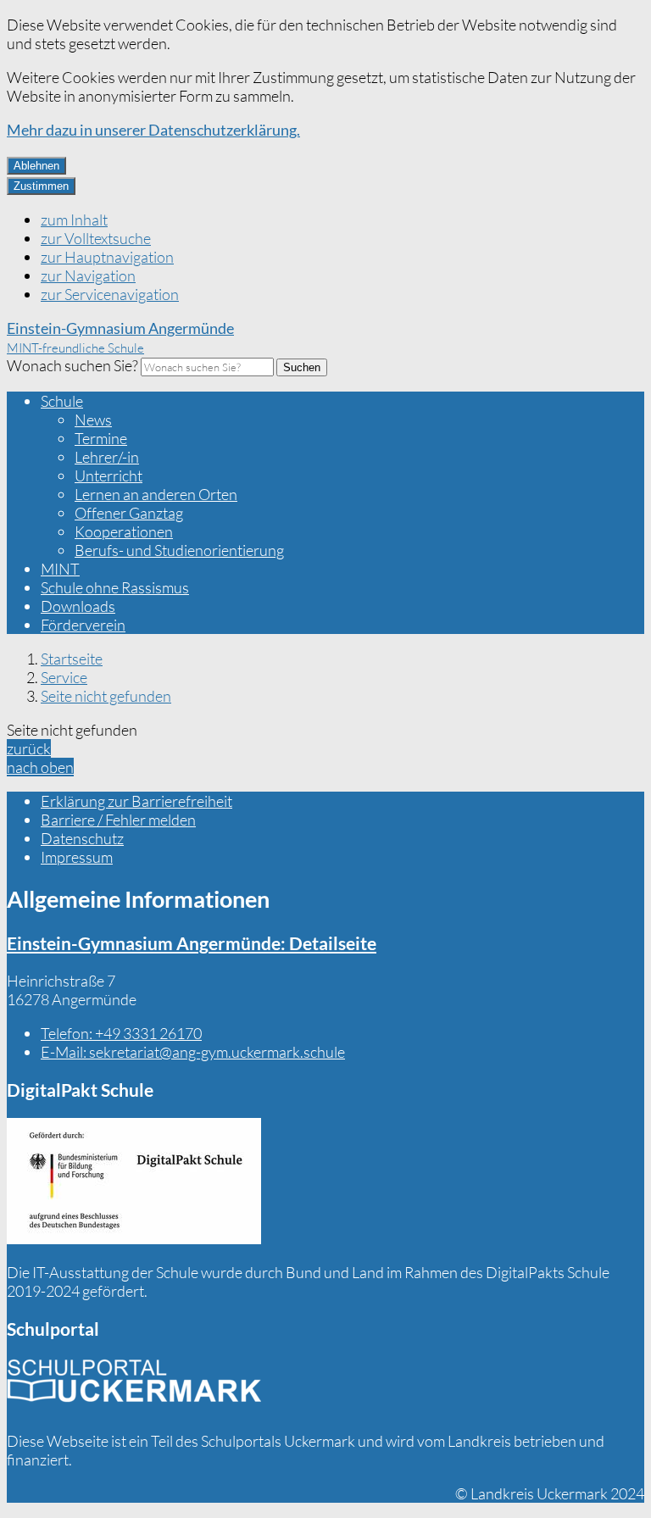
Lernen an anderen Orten (156, 494)
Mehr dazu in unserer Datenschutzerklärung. (153, 129)
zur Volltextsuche (96, 238)
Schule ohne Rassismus (115, 587)
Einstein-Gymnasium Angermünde (191, 943)
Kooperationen (124, 531)
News (93, 419)
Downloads (78, 606)
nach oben (40, 767)
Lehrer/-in (107, 457)
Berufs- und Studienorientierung (179, 550)
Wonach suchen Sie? (72, 365)
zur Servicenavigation (110, 294)
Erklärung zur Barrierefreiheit (136, 801)
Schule (62, 401)
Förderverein (83, 624)
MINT (60, 568)
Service (64, 677)
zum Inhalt (74, 219)
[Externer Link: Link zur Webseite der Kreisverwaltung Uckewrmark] (134, 1386)
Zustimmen (41, 186)
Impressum (77, 857)
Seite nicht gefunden (106, 696)
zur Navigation (88, 275)
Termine (101, 438)
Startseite (72, 658)
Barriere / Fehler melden (118, 819)
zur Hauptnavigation (107, 256)
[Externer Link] (134, 1183)
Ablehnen (36, 165)
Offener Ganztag (129, 512)
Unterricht (108, 475)
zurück (29, 748)
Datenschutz (82, 838)
